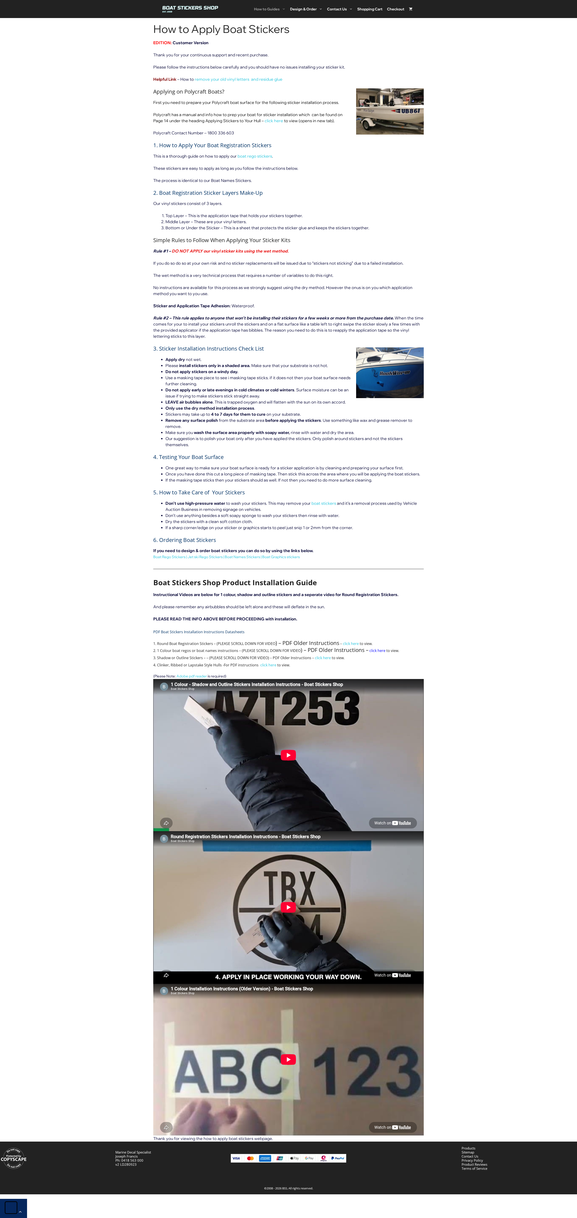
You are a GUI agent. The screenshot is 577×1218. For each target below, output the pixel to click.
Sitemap (468, 1152)
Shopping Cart (369, 9)
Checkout (395, 9)
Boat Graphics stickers (281, 557)
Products (468, 1148)
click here (274, 120)
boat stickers (323, 503)
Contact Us (337, 9)
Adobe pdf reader (191, 676)
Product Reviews (474, 1164)
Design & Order (303, 9)
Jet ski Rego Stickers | (206, 557)
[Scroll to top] (13, 1208)
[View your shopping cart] (411, 9)
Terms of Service (474, 1168)
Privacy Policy (472, 1160)
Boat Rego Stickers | (170, 557)
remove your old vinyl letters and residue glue (238, 79)
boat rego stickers (255, 156)
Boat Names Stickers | (243, 557)
